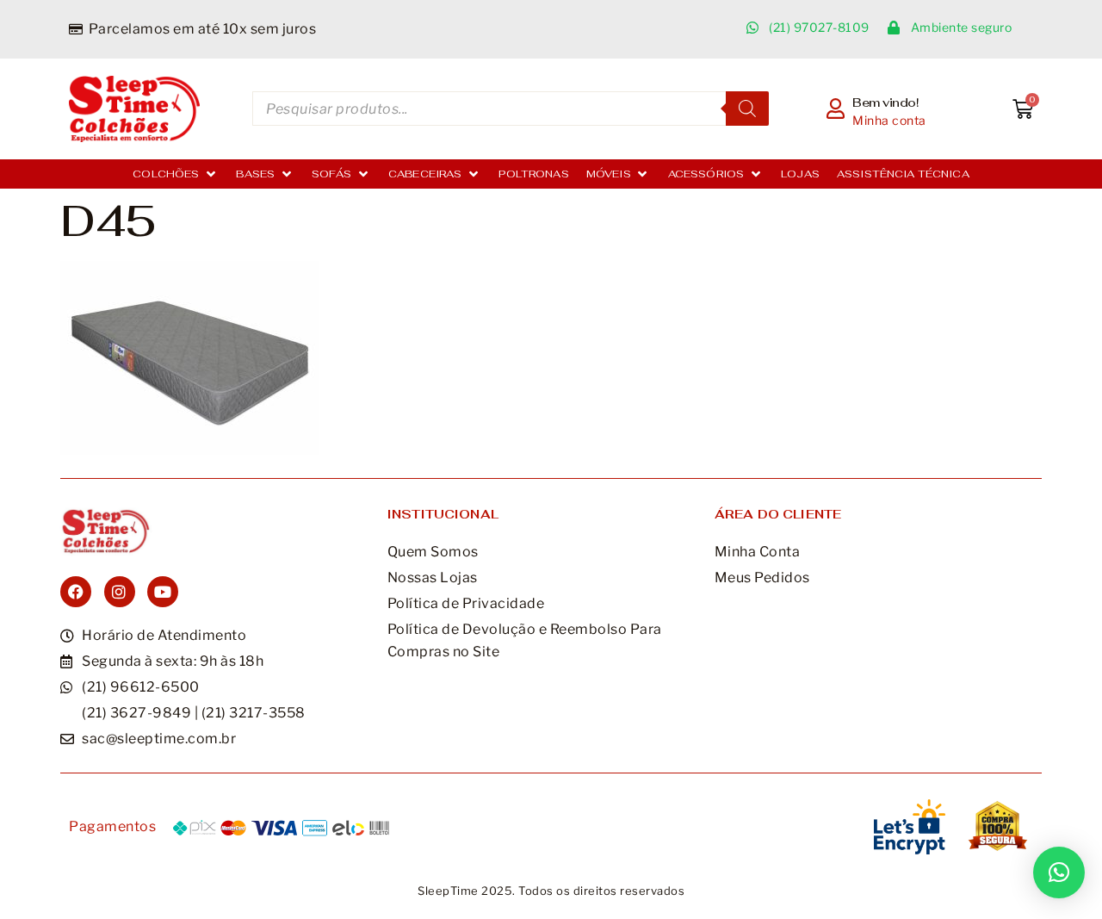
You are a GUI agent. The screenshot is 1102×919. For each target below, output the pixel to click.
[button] (175, 174)
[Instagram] (119, 591)
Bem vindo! (885, 102)
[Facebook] (75, 591)
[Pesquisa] (747, 108)
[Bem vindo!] (836, 108)
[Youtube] (162, 591)
